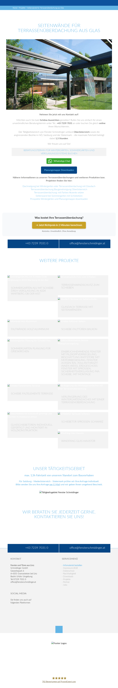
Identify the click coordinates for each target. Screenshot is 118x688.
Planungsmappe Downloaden (59, 170)
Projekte (22, 8)
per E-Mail (55, 484)
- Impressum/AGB (70, 568)
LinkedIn (24, 608)
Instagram (24, 614)
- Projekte (66, 579)
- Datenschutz (68, 571)
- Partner (66, 582)
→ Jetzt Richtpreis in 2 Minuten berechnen (59, 225)
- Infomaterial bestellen (72, 565)
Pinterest (18, 614)
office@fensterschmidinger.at (23, 582)
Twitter (18, 608)
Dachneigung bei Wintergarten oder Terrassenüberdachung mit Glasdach (59, 186)
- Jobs (64, 585)
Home (15, 8)
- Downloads (67, 577)
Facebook (13, 608)
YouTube (13, 614)
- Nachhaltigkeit (69, 574)
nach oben (59, 629)
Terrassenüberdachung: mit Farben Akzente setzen (59, 192)
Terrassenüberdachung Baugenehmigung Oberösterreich (59, 189)
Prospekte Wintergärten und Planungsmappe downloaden (59, 199)
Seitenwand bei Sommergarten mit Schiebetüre (59, 196)
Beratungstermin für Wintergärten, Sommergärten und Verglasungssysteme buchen (59, 152)
